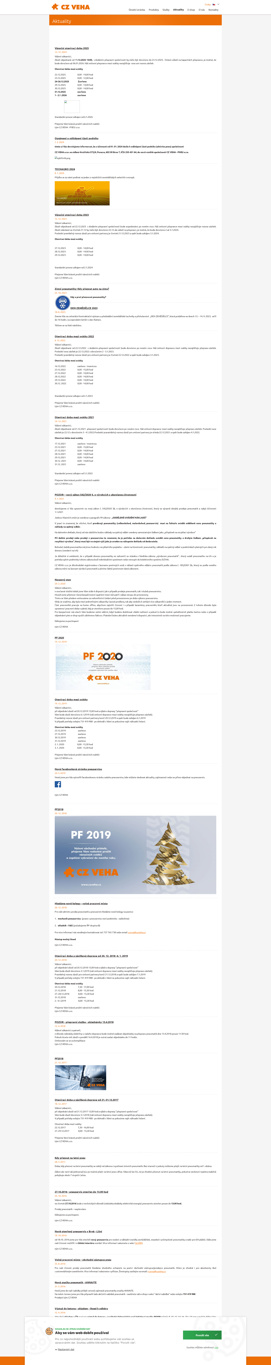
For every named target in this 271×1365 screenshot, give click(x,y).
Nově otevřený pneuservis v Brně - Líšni (78, 1231)
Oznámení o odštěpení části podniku (76, 138)
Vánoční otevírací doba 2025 (72, 48)
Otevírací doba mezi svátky (71, 699)
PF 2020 (59, 637)
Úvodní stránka (137, 9)
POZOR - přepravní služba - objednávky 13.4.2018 (84, 1022)
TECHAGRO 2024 (65, 169)
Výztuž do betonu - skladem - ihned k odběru (81, 1308)
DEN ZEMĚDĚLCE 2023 (84, 308)
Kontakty (213, 9)
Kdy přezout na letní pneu (70, 1157)
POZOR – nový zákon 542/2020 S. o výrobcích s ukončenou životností (95, 494)
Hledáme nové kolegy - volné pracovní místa (81, 903)
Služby (165, 9)
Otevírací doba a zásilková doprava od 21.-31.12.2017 (86, 1099)
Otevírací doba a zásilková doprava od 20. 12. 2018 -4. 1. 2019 (91, 955)
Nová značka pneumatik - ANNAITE (76, 1282)
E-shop (191, 9)
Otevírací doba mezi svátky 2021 (74, 417)
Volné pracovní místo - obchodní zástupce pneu (83, 1259)
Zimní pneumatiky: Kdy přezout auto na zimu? (82, 288)
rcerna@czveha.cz (137, 932)
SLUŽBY (139, 1243)
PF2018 (59, 809)
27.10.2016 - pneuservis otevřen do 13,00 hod (81, 1191)
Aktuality (178, 9)
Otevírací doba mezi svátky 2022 (74, 336)
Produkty (154, 9)
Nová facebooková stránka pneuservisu (78, 769)
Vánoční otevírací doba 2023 (72, 214)
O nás (202, 9)
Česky (208, 4)
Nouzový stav (63, 579)
